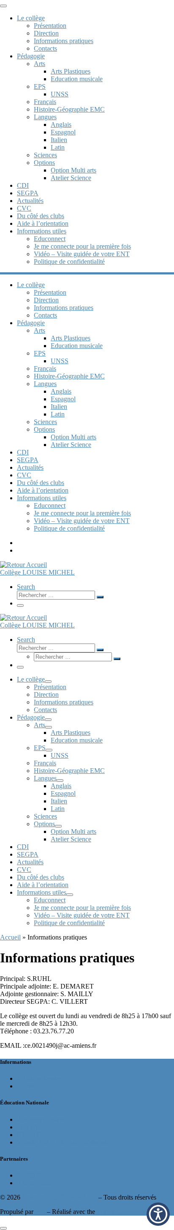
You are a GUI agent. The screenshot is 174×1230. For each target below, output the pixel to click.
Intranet (27, 1127)
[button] (158, 1214)
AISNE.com (33, 1182)
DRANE (29, 1134)
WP (40, 1211)
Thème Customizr (120, 1211)
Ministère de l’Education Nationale (63, 1142)
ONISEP (29, 1175)
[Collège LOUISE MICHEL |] (23, 564)
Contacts (28, 1086)
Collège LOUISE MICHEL (59, 1197)
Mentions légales (39, 1078)
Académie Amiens (41, 1119)
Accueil (10, 937)
